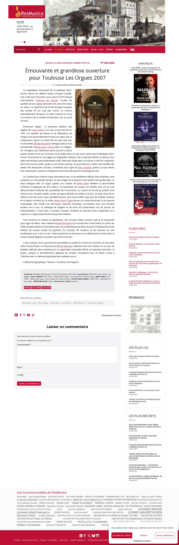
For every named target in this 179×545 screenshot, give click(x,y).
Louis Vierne (37, 130)
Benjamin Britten (115, 497)
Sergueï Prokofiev (56, 525)
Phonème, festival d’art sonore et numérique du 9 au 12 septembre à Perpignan (145, 107)
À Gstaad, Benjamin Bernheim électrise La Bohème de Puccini (145, 446)
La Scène (58, 49)
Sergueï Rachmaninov (83, 525)
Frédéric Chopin (104, 503)
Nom (20, 367)
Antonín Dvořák (74, 497)
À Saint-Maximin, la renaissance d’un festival (144, 245)
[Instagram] (98, 535)
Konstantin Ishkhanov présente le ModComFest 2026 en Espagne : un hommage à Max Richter (145, 148)
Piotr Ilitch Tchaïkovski (92, 522)
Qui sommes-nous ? (30, 540)
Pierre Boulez (64, 522)
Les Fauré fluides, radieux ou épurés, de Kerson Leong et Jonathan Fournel (145, 477)
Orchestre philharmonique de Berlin (82, 519)
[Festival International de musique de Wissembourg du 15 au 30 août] (145, 200)
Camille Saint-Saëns (151, 497)
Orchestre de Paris (151, 515)
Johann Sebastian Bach (33, 512)
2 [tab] (21, 42)
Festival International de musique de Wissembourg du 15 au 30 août (145, 181)
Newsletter (53, 540)
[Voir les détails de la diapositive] (103, 23)
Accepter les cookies (122, 535)
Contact (17, 540)
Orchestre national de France (34, 519)
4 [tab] (28, 42)
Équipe (43, 540)
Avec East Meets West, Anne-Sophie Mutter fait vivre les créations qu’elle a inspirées (145, 426)
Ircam (59, 509)
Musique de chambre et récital (76, 63)
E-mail (21, 375)
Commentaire (24, 345)
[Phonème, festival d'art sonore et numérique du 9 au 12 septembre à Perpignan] (145, 128)
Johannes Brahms (150, 509)
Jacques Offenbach (76, 509)
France (27, 287)
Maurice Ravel (26, 515)
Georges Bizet (155, 503)
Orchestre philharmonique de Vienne (33, 522)
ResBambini (121, 49)
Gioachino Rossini (74, 506)
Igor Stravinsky (153, 506)
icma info (132, 49)
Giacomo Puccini (55, 506)
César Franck (66, 500)
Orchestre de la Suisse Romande (74, 515)
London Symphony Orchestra (108, 512)
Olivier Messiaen (46, 515)
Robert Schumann (28, 525)
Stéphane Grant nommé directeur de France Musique (144, 254)
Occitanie (36, 287)
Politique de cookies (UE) (97, 540)
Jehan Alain (83, 183)
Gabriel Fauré (122, 503)
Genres (109, 49)
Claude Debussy (27, 500)
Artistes (70, 49)
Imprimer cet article (112, 315)
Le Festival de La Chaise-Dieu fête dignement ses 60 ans (143, 437)
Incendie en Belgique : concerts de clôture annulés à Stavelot (143, 273)
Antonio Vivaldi (56, 497)
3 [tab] (24, 42)
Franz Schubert (82, 503)
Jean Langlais (84, 167)
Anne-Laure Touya (44, 147)
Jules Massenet (81, 512)
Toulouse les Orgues (46, 100)
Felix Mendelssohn (27, 503)
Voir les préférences (164, 535)
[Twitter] (24, 315)
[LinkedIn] (81, 537)
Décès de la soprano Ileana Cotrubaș (144, 237)
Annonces (64, 540)
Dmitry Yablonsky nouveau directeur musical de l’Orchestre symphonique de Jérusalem (145, 263)
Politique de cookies (141, 540)
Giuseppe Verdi (94, 506)
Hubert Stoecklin (76, 85)
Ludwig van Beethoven (145, 512)
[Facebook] (21, 315)
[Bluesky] (93, 535)
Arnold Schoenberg (94, 497)
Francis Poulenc (47, 503)
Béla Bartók (132, 497)
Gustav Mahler (114, 506)
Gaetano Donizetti (139, 503)
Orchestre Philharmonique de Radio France (137, 519)
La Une (48, 49)
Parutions (82, 49)
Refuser (143, 535)
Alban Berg (22, 497)
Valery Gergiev (107, 525)
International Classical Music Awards (34, 509)
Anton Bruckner (37, 497)
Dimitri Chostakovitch (87, 500)
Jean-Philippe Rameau (101, 509)
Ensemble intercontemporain (120, 500)
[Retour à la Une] (26, 11)
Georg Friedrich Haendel (31, 506)
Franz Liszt (63, 503)
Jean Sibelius (125, 509)
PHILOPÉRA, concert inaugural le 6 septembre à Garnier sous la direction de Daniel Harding (145, 70)
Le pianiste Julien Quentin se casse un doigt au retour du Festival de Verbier (144, 282)
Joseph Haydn (62, 512)
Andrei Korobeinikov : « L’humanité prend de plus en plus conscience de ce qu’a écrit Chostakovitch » (145, 467)
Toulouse (46, 287)
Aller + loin (97, 49)
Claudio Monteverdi (49, 500)
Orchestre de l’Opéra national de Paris (115, 515)
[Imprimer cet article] (103, 315)
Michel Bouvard (41, 143)
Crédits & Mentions (77, 540)
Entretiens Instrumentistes (150, 500)
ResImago (136, 297)
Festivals (49, 63)
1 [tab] (18, 42)
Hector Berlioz (134, 506)
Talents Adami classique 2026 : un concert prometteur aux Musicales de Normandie (144, 456)
